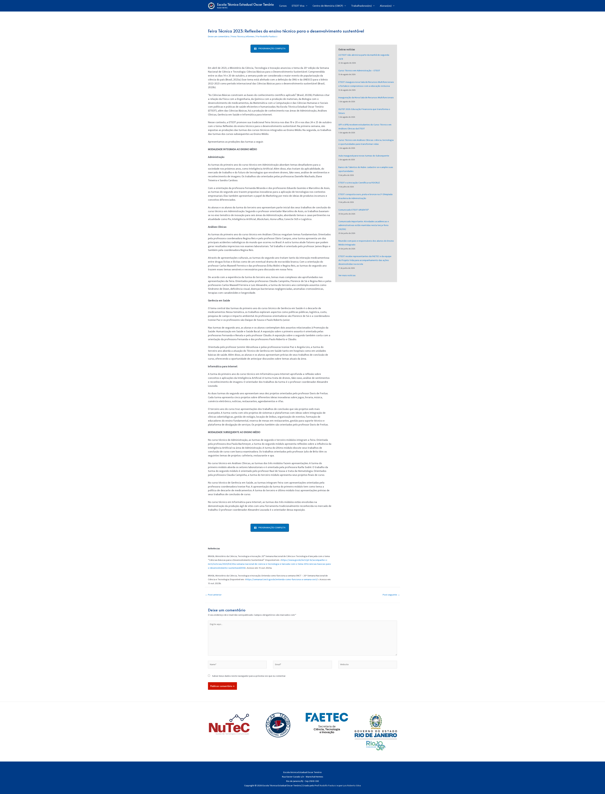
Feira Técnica (238, 36)
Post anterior (213, 595)
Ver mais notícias (347, 275)
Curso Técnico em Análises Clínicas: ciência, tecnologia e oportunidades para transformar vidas (366, 142)
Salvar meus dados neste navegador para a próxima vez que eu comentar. (249, 676)
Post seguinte (391, 595)
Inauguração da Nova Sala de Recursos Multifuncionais (366, 98)
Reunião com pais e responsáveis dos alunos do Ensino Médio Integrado (366, 243)
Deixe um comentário (218, 36)
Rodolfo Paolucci (328, 786)
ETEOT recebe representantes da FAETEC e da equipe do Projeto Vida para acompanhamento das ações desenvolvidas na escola (364, 260)
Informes (250, 36)
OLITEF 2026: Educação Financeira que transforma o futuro (364, 111)
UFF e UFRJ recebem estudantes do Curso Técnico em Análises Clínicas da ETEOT (364, 127)
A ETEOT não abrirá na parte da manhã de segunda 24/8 (363, 57)
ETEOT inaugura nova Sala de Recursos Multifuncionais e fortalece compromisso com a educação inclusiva (366, 84)
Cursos (283, 6)
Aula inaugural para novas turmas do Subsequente (363, 156)
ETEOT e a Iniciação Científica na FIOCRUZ (359, 183)
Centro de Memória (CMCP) (328, 6)
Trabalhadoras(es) (361, 6)
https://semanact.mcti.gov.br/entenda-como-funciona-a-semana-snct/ (282, 579)
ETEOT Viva (298, 6)
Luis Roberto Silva (352, 786)
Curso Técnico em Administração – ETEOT (359, 71)
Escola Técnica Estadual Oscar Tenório (245, 4)
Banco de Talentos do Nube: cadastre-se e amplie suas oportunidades (365, 169)
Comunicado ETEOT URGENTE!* (353, 210)
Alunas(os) (386, 6)
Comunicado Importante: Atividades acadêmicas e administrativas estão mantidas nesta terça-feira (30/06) (363, 225)
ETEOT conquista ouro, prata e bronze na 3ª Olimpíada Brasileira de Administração (365, 196)
